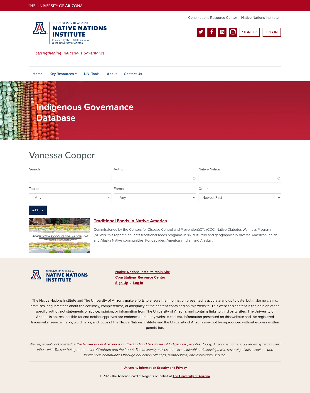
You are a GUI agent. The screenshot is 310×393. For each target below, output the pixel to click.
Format (119, 189)
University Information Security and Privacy (155, 368)
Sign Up (249, 32)
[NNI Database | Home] (68, 38)
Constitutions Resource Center (212, 17)
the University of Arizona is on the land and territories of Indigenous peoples (138, 344)
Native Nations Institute (260, 17)
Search (34, 169)
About (112, 74)
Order (203, 189)
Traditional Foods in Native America (130, 221)
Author (119, 169)
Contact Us (133, 74)
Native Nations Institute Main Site (142, 272)
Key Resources (62, 74)
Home (37, 74)
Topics (34, 189)
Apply (38, 210)
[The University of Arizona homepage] (59, 5)
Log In (272, 32)
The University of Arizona (191, 376)
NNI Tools (92, 74)
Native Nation (209, 169)
